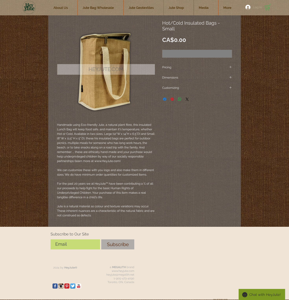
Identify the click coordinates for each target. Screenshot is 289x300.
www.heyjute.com (123, 270)
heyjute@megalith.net (120, 274)
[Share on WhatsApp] (179, 99)
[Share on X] (187, 99)
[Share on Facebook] (164, 99)
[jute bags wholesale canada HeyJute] (66, 286)
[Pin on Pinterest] (172, 99)
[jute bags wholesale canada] (55, 286)
